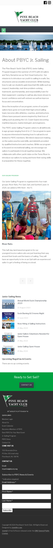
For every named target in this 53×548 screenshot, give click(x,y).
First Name (7, 491)
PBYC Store (6, 439)
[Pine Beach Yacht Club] (26, 16)
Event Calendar (7, 426)
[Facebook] (45, 2)
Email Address (9, 482)
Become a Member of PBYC (12, 429)
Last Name (7, 501)
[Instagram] (49, 2)
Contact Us (26, 385)
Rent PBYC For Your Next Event (13, 433)
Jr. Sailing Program (9, 436)
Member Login (7, 419)
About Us (5, 423)
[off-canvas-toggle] (4, 30)
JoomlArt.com (17, 528)
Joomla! (5, 531)
